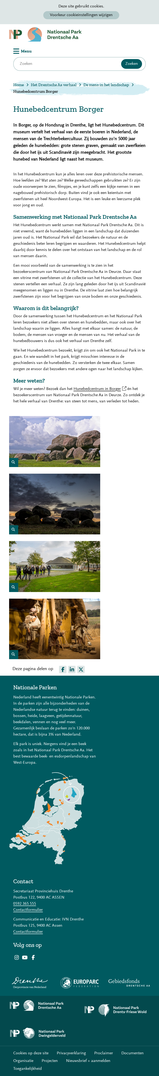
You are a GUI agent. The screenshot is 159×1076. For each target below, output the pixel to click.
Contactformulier (28, 910)
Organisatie (23, 1061)
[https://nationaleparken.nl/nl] (46, 863)
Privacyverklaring (71, 1053)
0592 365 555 (24, 904)
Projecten (50, 1061)
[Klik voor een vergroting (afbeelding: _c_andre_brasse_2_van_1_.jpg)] (54, 533)
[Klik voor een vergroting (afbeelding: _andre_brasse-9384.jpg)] (54, 658)
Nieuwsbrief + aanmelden (88, 1061)
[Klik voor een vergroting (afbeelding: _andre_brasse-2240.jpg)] (54, 591)
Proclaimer (103, 1053)
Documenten (132, 1053)
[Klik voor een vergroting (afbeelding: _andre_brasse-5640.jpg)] (54, 466)
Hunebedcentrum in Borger (99, 389)
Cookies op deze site (30, 1053)
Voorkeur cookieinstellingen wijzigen (81, 15)
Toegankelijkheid (27, 1069)
